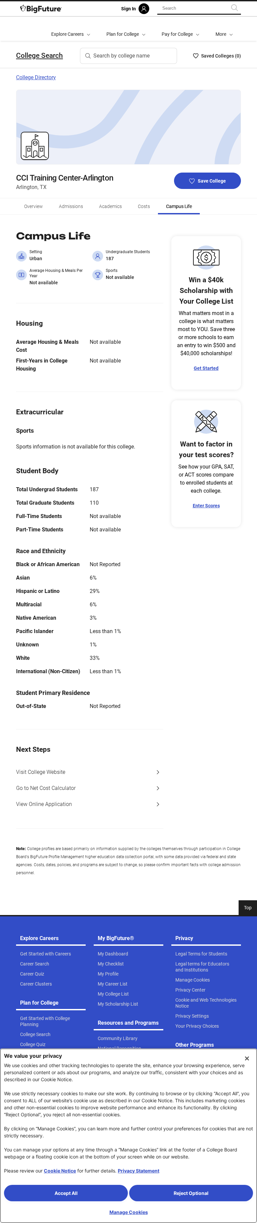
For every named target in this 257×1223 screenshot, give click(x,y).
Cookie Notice (60, 1171)
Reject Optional (191, 1193)
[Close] (247, 1058)
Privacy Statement (138, 1171)
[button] (224, 29)
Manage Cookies (128, 1212)
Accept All (66, 1193)
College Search (39, 56)
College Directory (36, 77)
